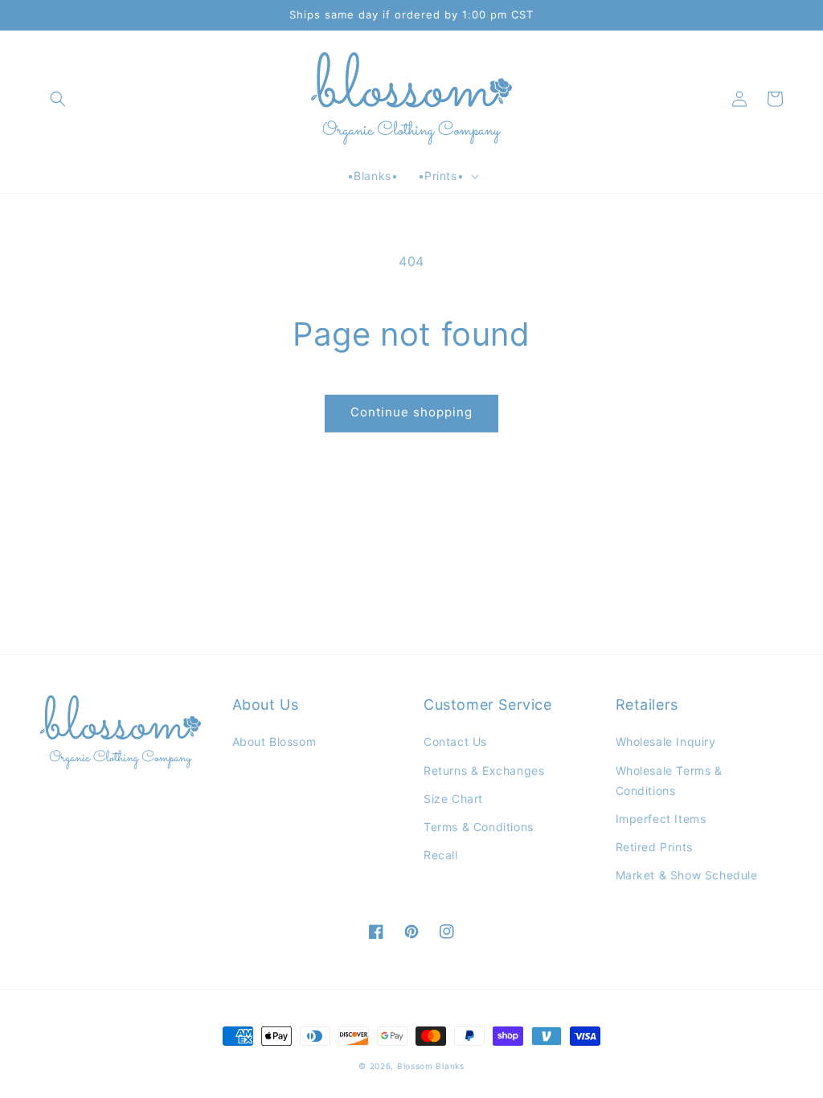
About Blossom (274, 741)
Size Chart (453, 798)
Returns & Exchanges (484, 770)
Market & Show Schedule (687, 875)
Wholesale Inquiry (666, 741)
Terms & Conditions (479, 827)
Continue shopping (411, 412)
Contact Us (455, 741)
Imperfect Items (661, 819)
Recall (441, 855)
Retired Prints (654, 847)
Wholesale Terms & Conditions (669, 780)
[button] (58, 99)
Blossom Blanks (431, 1066)
